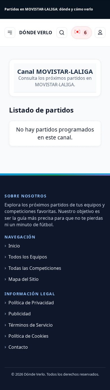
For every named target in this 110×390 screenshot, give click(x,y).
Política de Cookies (28, 336)
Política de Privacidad (31, 303)
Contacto (18, 347)
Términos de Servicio (30, 325)
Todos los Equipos (27, 257)
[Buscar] (61, 32)
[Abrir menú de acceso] (100, 32)
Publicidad (19, 314)
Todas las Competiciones (34, 268)
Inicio (14, 246)
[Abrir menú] (10, 32)
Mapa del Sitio (23, 279)
